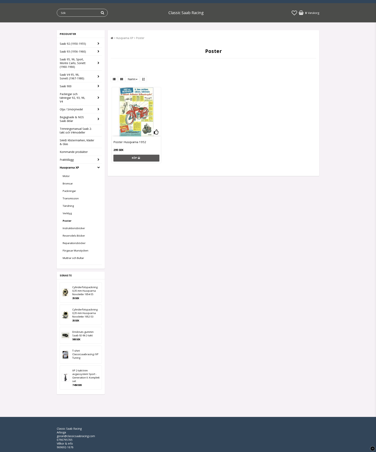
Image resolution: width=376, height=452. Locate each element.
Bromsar (68, 183)
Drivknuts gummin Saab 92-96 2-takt (83, 333)
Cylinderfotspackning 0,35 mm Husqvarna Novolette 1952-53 (85, 313)
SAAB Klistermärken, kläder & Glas (77, 142)
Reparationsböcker (74, 243)
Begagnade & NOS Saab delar (72, 119)
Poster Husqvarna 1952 (129, 142)
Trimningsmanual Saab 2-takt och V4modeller (76, 130)
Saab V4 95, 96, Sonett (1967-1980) (72, 76)
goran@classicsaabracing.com (76, 436)
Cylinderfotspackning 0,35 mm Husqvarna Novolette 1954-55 (85, 290)
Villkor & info (65, 443)
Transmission (71, 198)
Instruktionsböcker (74, 228)
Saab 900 (65, 86)
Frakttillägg (67, 160)
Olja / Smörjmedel (71, 109)
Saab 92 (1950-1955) (73, 43)
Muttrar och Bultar (73, 258)
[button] (294, 12)
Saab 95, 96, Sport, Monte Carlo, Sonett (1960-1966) (73, 63)
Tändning (68, 206)
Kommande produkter (74, 152)
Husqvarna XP (69, 167)
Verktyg (67, 213)
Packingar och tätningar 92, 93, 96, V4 (72, 97)
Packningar (69, 191)
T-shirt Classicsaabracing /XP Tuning (85, 354)
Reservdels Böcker (74, 235)
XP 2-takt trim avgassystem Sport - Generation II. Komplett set (85, 376)
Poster (67, 220)
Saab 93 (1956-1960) (73, 51)
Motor (66, 176)
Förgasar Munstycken (75, 250)
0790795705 (64, 440)
